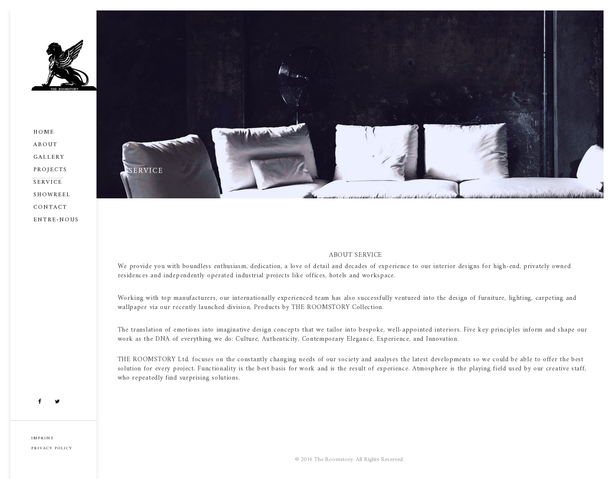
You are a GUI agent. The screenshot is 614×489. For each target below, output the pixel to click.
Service (47, 182)
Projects (50, 170)
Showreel (52, 195)
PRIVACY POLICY (51, 448)
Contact (50, 207)
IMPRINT (42, 438)
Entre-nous (56, 220)
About (45, 144)
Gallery (48, 157)
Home (43, 132)
